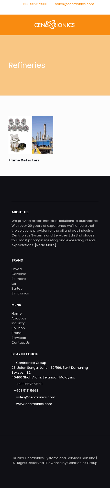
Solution (18, 328)
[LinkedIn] (61, 10)
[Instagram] (68, 10)
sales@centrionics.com (74, 4)
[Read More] (45, 245)
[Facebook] (48, 10)
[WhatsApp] (42, 10)
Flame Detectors (24, 160)
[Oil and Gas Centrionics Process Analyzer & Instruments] (55, 24)
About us (19, 318)
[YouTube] (55, 10)
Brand (16, 332)
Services (19, 337)
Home (17, 313)
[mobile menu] (103, 24)
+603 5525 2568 (34, 4)
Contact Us (21, 342)
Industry (18, 323)
